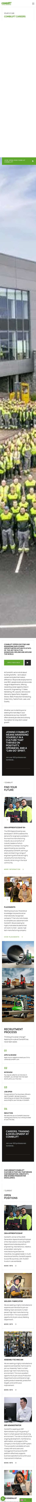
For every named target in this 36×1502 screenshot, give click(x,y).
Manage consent (3, 1498)
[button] (33, 3)
